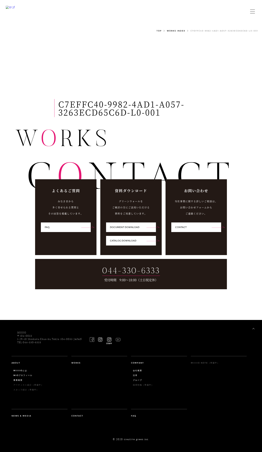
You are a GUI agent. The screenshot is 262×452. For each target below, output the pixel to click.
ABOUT (16, 363)
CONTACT (77, 416)
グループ (137, 380)
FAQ (133, 416)
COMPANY (137, 363)
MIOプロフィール (22, 375)
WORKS (76, 363)
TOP (159, 31)
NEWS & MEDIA (21, 416)
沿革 (135, 375)
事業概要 (18, 380)
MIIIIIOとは (20, 371)
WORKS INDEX (176, 31)
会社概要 (137, 371)
